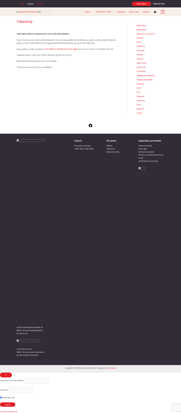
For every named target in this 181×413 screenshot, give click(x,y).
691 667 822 (33, 355)
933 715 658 (23, 355)
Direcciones (111, 149)
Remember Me (8, 397)
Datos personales (113, 152)
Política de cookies (145, 146)
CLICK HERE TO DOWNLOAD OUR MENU (61, 49)
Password (4, 390)
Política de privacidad (146, 152)
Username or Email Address (12, 380)
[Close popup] (6, 375)
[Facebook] (90, 125)
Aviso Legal (143, 149)
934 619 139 (23, 333)
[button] (141, 4)
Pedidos (109, 146)
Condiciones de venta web (148, 161)
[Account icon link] (155, 12)
